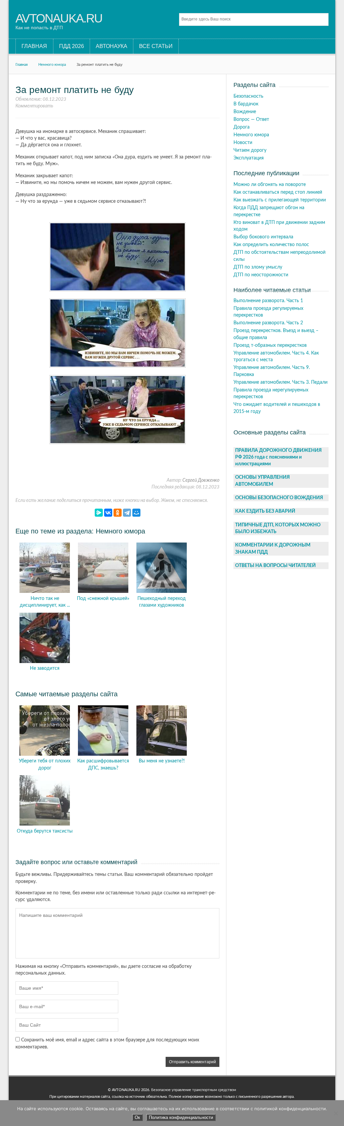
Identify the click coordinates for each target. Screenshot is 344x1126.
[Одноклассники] (118, 513)
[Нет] (335, 1113)
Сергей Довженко (200, 480)
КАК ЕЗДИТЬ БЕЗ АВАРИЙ (265, 511)
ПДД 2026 (71, 46)
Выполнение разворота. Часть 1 (268, 300)
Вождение (244, 111)
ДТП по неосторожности (260, 275)
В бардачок (245, 104)
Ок (137, 1117)
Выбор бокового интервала (263, 237)
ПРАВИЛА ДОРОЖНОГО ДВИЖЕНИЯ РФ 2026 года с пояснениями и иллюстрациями (278, 457)
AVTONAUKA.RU (58, 18)
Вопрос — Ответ (251, 119)
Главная (21, 64)
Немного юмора (52, 64)
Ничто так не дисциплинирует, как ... (45, 602)
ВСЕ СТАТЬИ (156, 46)
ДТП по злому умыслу (257, 267)
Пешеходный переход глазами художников (161, 602)
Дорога (241, 127)
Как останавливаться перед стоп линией (277, 192)
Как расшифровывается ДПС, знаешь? (103, 764)
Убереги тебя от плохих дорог (45, 764)
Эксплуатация (248, 158)
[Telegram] (127, 513)
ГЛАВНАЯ (34, 46)
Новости (242, 142)
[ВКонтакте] (108, 513)
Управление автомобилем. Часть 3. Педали (280, 382)
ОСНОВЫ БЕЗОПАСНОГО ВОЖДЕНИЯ (279, 498)
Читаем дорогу (249, 150)
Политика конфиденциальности (181, 1117)
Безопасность (248, 96)
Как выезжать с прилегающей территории (279, 200)
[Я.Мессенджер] (99, 513)
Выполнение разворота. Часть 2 (268, 323)
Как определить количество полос (271, 244)
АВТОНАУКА (111, 46)
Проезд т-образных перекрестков (270, 345)
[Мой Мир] (136, 513)
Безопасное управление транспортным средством (193, 1090)
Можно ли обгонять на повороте (269, 184)
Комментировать (34, 106)
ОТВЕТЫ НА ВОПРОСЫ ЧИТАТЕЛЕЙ (275, 565)
